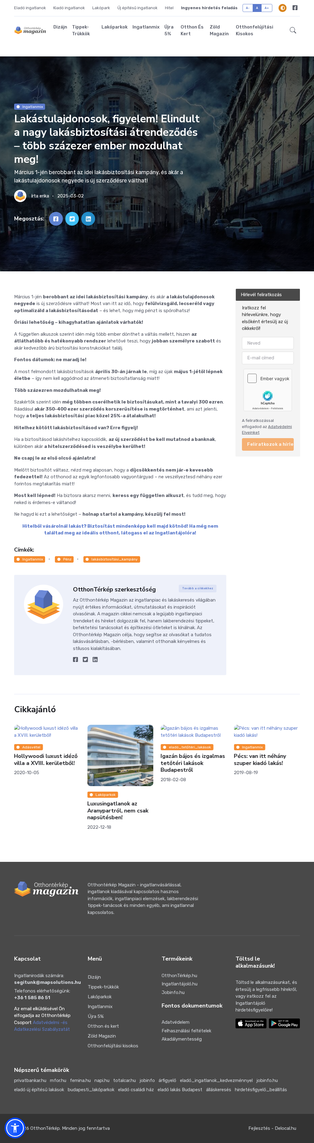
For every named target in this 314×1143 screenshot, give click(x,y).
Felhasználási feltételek (186, 1031)
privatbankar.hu (30, 1080)
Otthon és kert (192, 30)
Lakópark (101, 8)
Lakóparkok (114, 27)
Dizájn (60, 27)
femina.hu (80, 1080)
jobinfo (147, 1080)
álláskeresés (218, 1089)
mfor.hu (58, 1080)
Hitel (169, 8)
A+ (267, 8)
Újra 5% (169, 30)
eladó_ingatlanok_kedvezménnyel (216, 1080)
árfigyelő (167, 1080)
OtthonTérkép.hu (179, 975)
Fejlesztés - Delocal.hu (272, 1128)
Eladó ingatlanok (30, 8)
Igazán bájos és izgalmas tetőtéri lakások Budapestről (193, 763)
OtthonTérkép (45, 1128)
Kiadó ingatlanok (69, 8)
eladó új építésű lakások (39, 1089)
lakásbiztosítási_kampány (114, 559)
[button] (293, 30)
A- (248, 8)
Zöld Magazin (219, 30)
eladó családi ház (136, 1089)
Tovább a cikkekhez (197, 588)
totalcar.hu (124, 1080)
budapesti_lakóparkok (91, 1089)
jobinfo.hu (267, 1080)
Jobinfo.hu (173, 992)
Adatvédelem (176, 1022)
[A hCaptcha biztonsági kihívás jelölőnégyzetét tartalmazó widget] (267, 390)
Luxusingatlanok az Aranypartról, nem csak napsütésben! (117, 810)
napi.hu (101, 1080)
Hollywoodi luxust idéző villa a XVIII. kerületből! (46, 759)
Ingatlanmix (145, 27)
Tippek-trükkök (81, 30)
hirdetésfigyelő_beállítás (261, 1089)
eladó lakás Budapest (180, 1089)
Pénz (67, 559)
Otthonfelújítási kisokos (254, 30)
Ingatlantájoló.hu (179, 984)
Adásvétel (31, 747)
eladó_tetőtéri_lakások (190, 747)
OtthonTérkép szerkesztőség (114, 589)
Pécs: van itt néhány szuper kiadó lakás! (260, 759)
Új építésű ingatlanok (137, 8)
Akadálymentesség (182, 1039)
